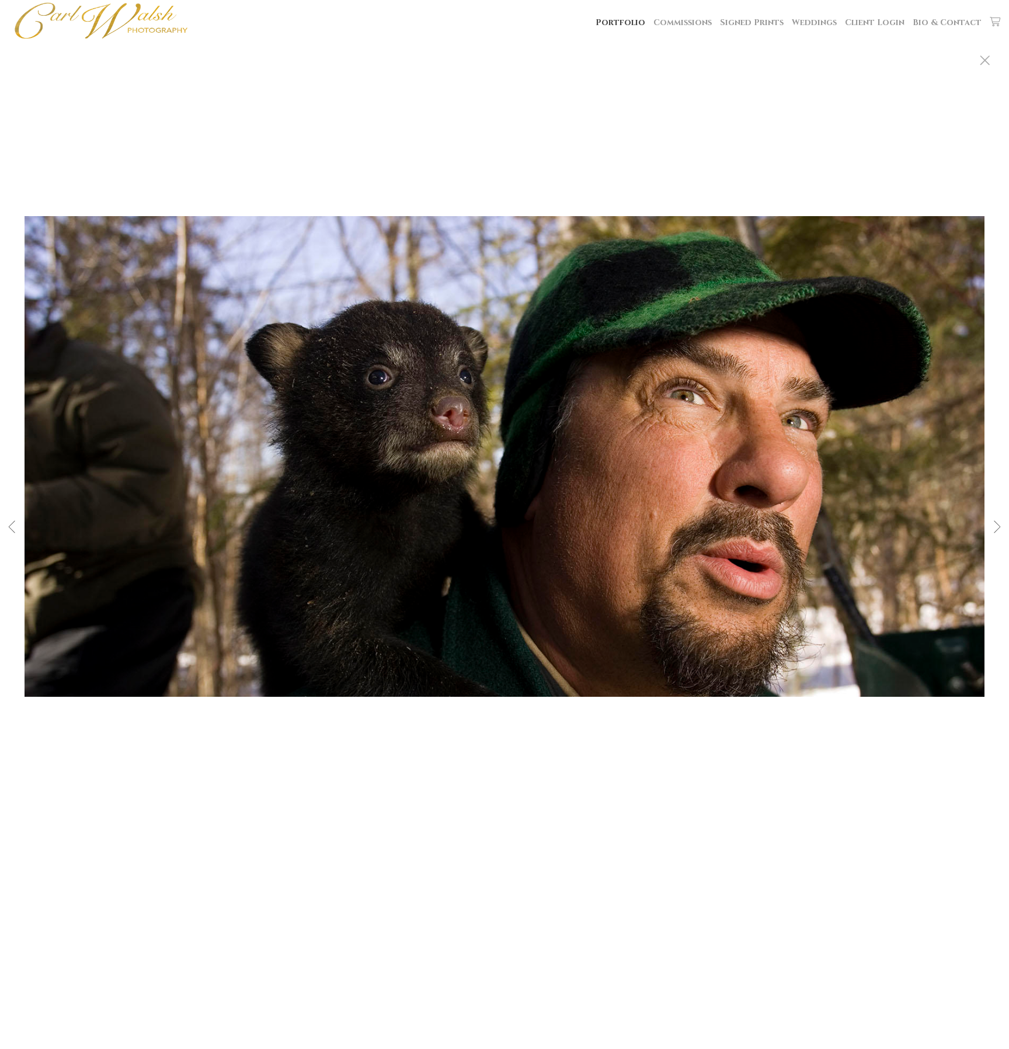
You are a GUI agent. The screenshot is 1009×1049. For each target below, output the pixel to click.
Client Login (874, 22)
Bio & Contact (947, 22)
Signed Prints (752, 22)
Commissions (682, 22)
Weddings (814, 22)
